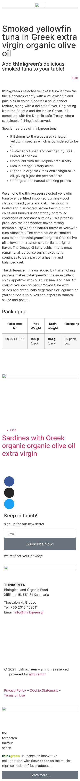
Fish (75, 78)
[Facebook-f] (9, 481)
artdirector (37, 674)
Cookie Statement (44, 690)
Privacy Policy (15, 690)
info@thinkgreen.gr (29, 612)
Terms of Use (14, 695)
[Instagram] (9, 493)
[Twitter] (9, 504)
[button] (40, 8)
